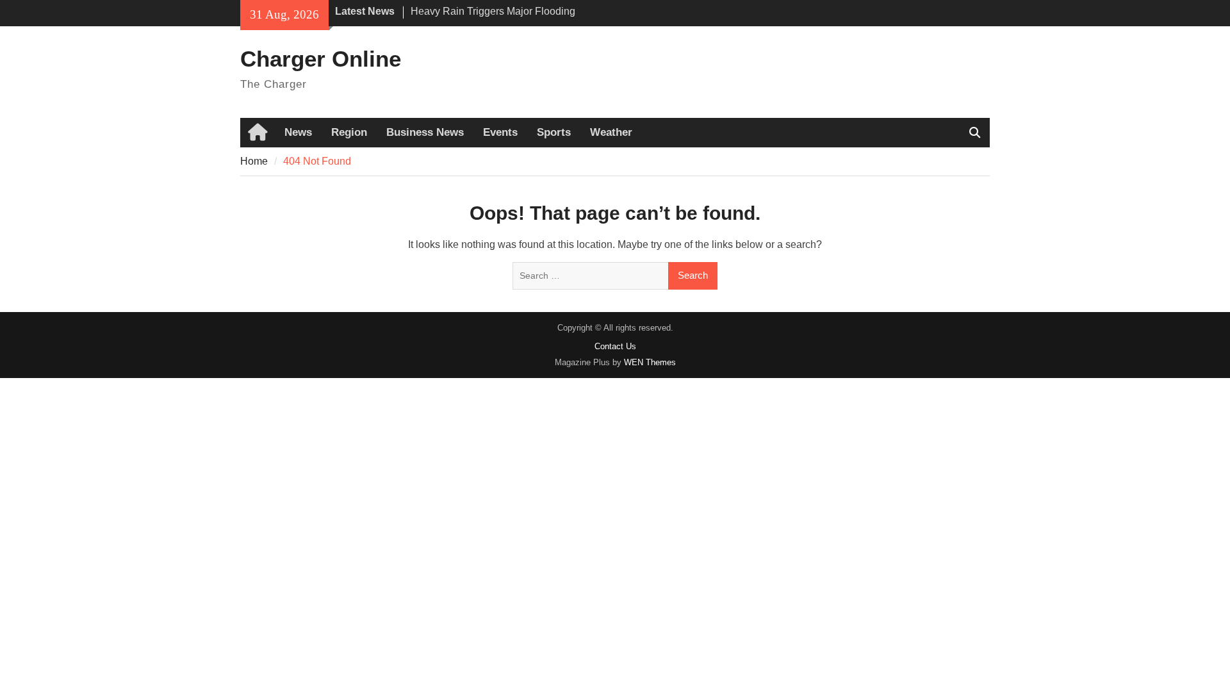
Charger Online (320, 58)
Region (349, 132)
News (298, 132)
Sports (554, 132)
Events (500, 132)
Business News (425, 132)
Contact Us (615, 346)
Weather (611, 132)
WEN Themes (650, 362)
